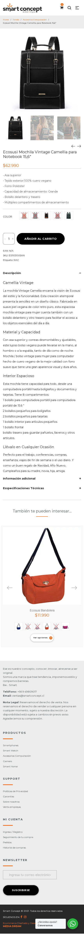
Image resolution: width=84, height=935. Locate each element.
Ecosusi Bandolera (42, 610)
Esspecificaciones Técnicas (23, 488)
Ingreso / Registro (12, 831)
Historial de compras (14, 847)
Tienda (16, 19)
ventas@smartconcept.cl (28, 695)
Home (6, 19)
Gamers (7, 761)
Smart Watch (10, 750)
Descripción (12, 273)
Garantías (8, 796)
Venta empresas (12, 806)
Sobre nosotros (11, 801)
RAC (16, 260)
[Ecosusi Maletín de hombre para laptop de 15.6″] (79, 146)
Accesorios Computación (35, 19)
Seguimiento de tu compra (18, 837)
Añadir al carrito (40, 239)
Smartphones (10, 745)
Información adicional (19, 478)
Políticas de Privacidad (15, 791)
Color (7, 216)
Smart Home (10, 766)
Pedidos (7, 842)
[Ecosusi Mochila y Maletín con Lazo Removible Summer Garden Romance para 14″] (73, 146)
